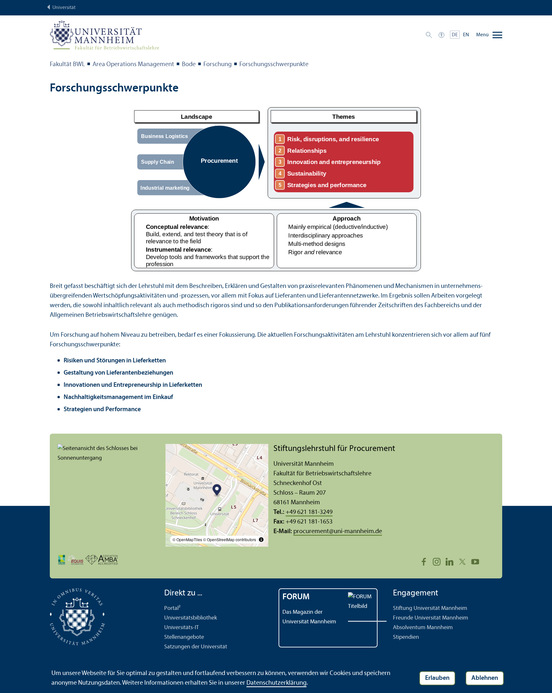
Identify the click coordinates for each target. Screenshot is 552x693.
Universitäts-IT (181, 628)
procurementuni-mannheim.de (337, 531)
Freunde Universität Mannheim (430, 618)
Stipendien (406, 637)
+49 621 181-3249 (309, 512)
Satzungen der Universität (195, 647)
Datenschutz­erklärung (276, 683)
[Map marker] (217, 490)
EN (466, 35)
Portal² (172, 608)
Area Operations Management (133, 64)
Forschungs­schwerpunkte (273, 64)
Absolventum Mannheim (423, 628)
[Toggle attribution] (261, 539)
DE (455, 35)
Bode (189, 64)
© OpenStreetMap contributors (229, 539)
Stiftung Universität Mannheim (430, 608)
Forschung (217, 64)
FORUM (296, 597)
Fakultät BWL (67, 64)
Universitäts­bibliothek (190, 618)
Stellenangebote (184, 637)
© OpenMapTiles (187, 539)
